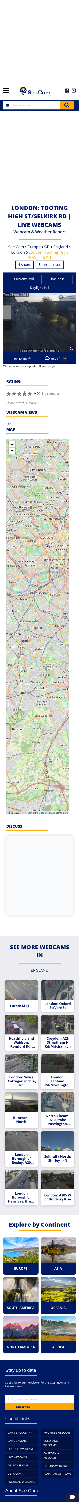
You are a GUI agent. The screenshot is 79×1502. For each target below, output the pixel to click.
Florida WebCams (55, 1466)
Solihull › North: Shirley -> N (57, 1159)
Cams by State (17, 1441)
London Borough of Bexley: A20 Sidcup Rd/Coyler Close (21, 1159)
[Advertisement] (39, 41)
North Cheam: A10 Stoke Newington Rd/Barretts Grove (58, 1120)
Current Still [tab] (24, 279)
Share (25, 265)
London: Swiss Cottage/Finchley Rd (22, 1081)
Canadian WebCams (57, 1474)
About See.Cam (18, 1465)
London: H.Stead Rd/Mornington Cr (58, 1081)
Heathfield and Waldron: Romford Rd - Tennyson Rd (21, 1042)
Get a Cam (14, 1473)
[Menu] (6, 91)
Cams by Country (20, 1432)
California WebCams (51, 1455)
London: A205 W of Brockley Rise (57, 1197)
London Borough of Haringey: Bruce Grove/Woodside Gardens (21, 1197)
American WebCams (21, 1482)
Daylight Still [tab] (39, 287)
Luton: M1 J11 (21, 1006)
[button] (64, 359)
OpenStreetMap (47, 812)
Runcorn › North (21, 1120)
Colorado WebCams (50, 1443)
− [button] (12, 450)
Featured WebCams (21, 1449)
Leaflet (31, 812)
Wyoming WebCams (57, 1432)
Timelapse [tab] (57, 279)
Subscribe (23, 1407)
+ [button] (12, 444)
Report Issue (50, 265)
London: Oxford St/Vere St (57, 1006)
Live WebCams (17, 1457)
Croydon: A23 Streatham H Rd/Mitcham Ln (58, 1042)
